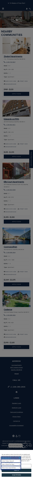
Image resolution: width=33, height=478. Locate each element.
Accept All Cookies (16, 474)
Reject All (16, 470)
